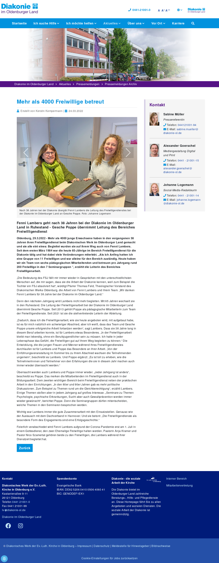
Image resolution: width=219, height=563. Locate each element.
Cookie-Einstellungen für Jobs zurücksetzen (109, 558)
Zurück (24, 447)
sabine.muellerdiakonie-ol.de (179, 131)
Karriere (178, 23)
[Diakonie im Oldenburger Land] (196, 10)
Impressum (84, 546)
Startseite (19, 23)
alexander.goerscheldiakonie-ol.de (176, 170)
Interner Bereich (176, 478)
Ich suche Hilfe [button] (45, 23)
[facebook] (8, 526)
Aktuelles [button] (111, 23)
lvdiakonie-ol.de (13, 510)
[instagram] (20, 526)
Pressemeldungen (88, 84)
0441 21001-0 (21, 502)
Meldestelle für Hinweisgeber (130, 546)
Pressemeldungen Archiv (121, 84)
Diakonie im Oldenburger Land (34, 84)
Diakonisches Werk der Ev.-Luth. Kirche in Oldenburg (40, 546)
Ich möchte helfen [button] (80, 23)
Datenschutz (102, 546)
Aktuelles (65, 84)
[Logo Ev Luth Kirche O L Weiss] (154, 479)
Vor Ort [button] (157, 23)
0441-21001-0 (141, 10)
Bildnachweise (160, 546)
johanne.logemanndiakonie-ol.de (183, 201)
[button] (179, 10)
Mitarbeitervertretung (179, 485)
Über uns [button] (135, 23)
